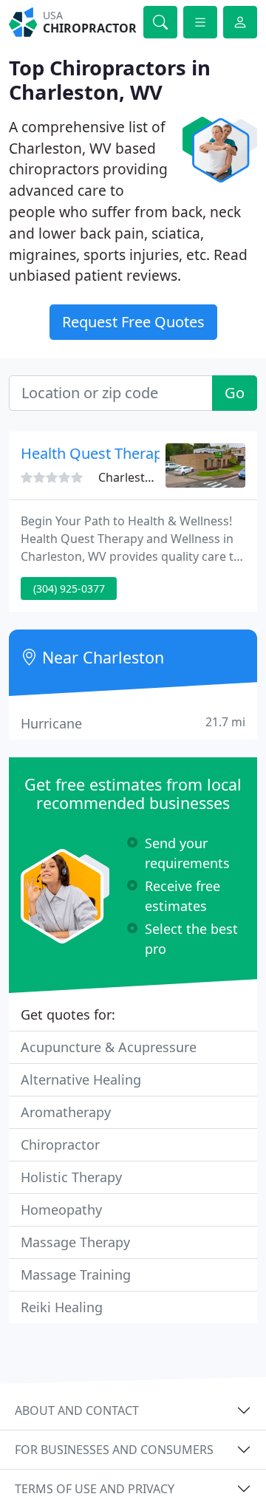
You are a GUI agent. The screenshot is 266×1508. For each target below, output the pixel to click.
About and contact (77, 1410)
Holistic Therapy (71, 1177)
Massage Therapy (75, 1242)
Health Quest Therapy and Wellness (143, 453)
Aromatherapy (66, 1112)
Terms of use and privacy (94, 1489)
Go (235, 393)
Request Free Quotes (133, 322)
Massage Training (76, 1274)
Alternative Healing (81, 1079)
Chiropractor (60, 1144)
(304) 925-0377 (69, 588)
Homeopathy (61, 1209)
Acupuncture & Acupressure (109, 1047)
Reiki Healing (62, 1307)
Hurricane (133, 723)
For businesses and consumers (114, 1450)
